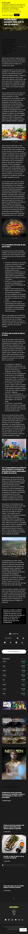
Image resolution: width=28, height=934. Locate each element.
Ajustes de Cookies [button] (7, 15)
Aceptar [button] (17, 15)
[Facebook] (5, 920)
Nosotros (14, 911)
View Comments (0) (14, 651)
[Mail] (19, 920)
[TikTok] (12, 920)
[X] (22, 920)
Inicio (14, 910)
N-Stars (14, 913)
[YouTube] (15, 920)
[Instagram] (9, 920)
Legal (14, 914)
